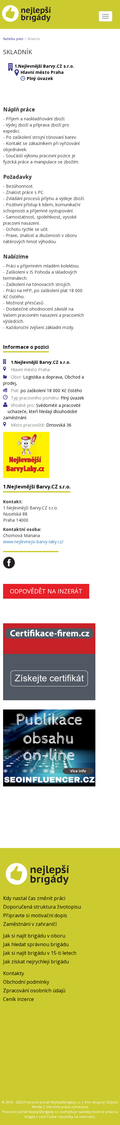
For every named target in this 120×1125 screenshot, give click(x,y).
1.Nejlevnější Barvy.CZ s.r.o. (44, 66)
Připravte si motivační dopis (35, 915)
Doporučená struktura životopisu (42, 906)
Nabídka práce (13, 39)
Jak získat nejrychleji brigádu (36, 961)
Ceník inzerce (18, 999)
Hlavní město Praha (42, 72)
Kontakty (13, 973)
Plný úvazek (40, 78)
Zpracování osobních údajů (34, 990)
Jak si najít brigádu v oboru (34, 935)
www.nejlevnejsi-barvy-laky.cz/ (33, 541)
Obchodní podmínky (26, 981)
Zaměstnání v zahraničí (30, 924)
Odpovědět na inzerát (46, 591)
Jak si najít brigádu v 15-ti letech (39, 953)
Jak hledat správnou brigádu (36, 944)
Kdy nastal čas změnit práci (34, 898)
